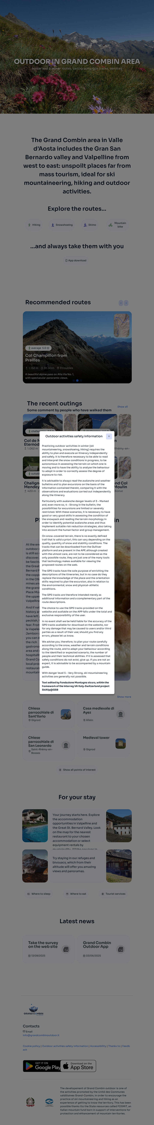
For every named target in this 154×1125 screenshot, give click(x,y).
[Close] (109, 436)
